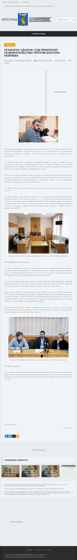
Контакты (48, 550)
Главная (29, 550)
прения (7, 301)
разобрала (59, 294)
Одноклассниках (28, 494)
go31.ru (61, 61)
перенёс (44, 310)
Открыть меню (39, 34)
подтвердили (59, 281)
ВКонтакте (16, 494)
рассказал (36, 271)
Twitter (47, 494)
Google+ (38, 494)
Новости (38, 550)
